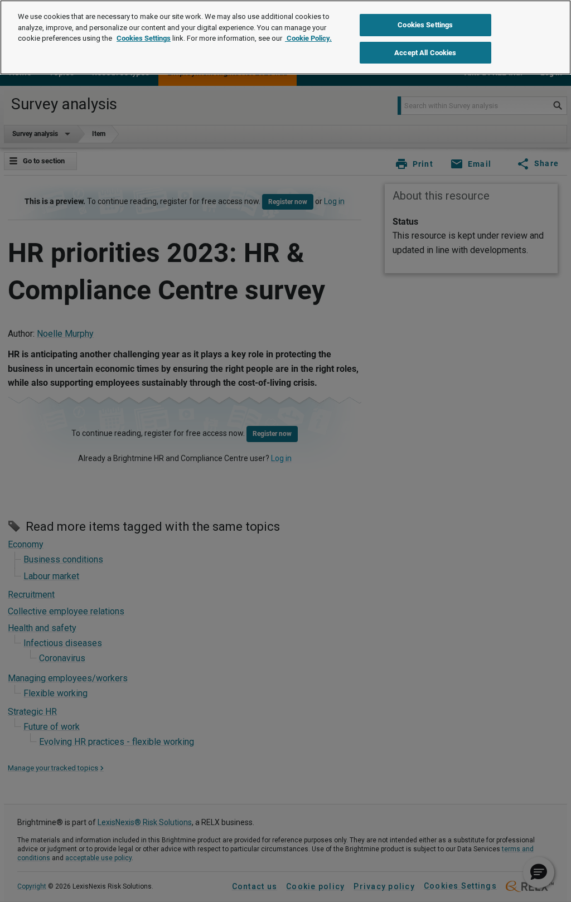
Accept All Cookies (425, 53)
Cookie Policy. (308, 38)
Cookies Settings (144, 38)
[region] (285, 37)
